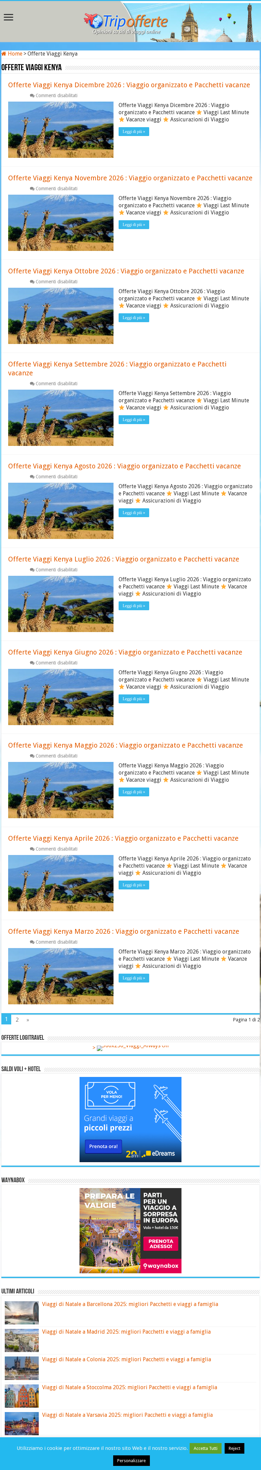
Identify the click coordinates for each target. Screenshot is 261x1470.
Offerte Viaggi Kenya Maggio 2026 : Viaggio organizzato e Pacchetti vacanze (125, 745)
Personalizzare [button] (131, 1460)
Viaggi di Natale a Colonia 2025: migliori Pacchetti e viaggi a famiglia (126, 1359)
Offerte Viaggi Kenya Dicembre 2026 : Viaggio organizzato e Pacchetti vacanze (129, 85)
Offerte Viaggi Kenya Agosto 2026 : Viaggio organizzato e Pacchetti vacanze (124, 466)
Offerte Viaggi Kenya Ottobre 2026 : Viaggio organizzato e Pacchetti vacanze (126, 271)
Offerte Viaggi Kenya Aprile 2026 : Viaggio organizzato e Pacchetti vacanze (123, 838)
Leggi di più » (134, 131)
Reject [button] (234, 1448)
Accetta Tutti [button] (206, 1448)
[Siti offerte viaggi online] (130, 20)
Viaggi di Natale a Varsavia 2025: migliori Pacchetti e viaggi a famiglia (127, 1415)
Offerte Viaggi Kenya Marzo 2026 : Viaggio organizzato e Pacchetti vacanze (123, 931)
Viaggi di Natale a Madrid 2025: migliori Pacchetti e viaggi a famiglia (126, 1332)
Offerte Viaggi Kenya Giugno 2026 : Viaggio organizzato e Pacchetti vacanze (125, 652)
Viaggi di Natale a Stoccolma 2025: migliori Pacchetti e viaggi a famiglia (129, 1387)
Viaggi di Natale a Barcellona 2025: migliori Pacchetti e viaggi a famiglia (130, 1304)
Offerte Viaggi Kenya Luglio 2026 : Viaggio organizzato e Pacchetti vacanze (123, 559)
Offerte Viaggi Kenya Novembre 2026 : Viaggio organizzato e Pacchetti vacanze (130, 178)
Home (14, 53)
